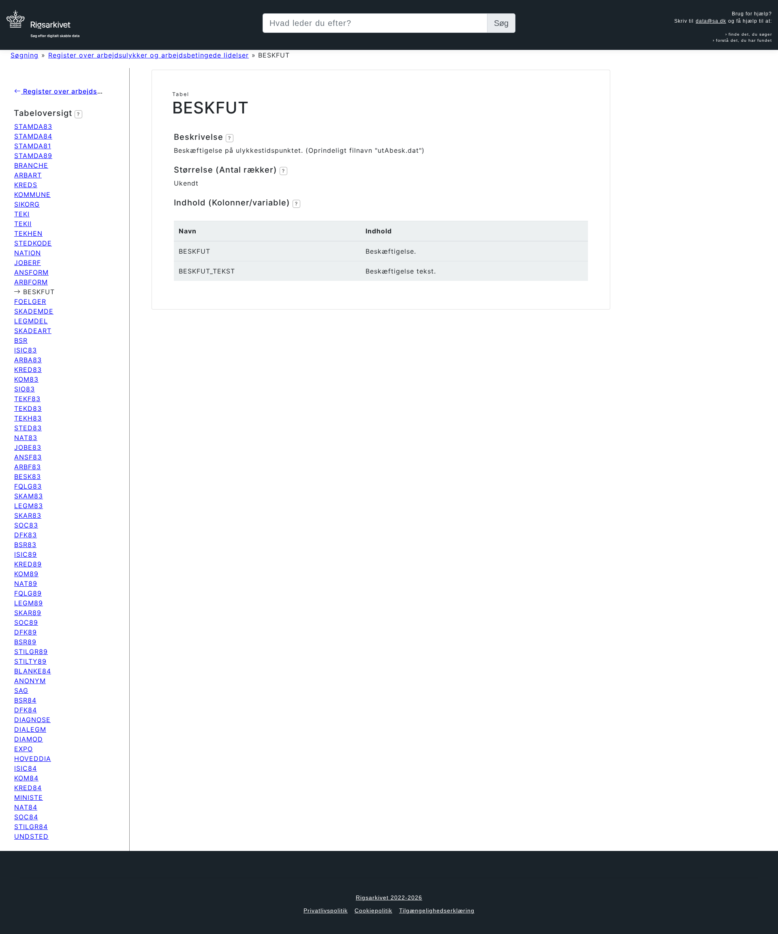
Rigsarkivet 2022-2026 (389, 897)
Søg (501, 23)
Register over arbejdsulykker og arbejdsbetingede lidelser (148, 55)
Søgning (24, 55)
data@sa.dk (711, 21)
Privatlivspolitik (326, 910)
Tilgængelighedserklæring (436, 910)
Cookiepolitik (373, 910)
